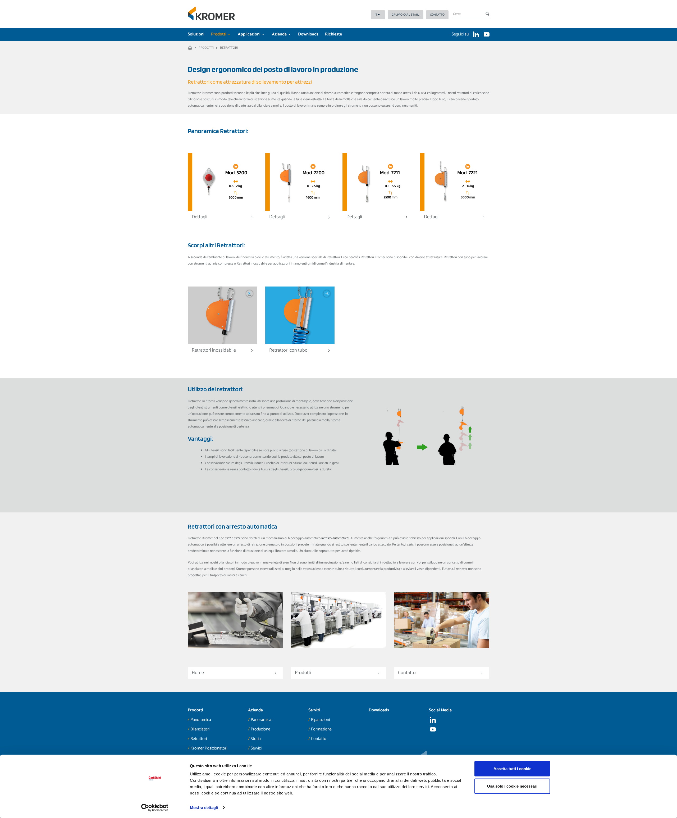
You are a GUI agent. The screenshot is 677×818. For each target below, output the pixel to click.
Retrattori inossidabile (214, 350)
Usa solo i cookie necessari (512, 786)
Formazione (321, 729)
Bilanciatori (199, 729)
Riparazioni (320, 719)
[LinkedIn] (476, 34)
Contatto (437, 14)
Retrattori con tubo (288, 350)
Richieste (333, 34)
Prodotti (219, 34)
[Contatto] (441, 664)
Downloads (308, 34)
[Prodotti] (338, 664)
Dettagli (199, 217)
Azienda (280, 34)
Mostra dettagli (204, 807)
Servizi (256, 748)
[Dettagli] (222, 182)
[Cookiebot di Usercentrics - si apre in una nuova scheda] (155, 808)
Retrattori (198, 738)
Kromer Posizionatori (208, 748)
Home (198, 673)
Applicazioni (250, 34)
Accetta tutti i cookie (512, 768)
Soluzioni (196, 34)
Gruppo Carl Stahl (405, 14)
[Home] (235, 664)
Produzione (260, 729)
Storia (256, 738)
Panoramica (200, 719)
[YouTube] (487, 34)
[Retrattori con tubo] (300, 315)
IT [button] (376, 14)
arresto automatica (335, 538)
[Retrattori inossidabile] (222, 315)
